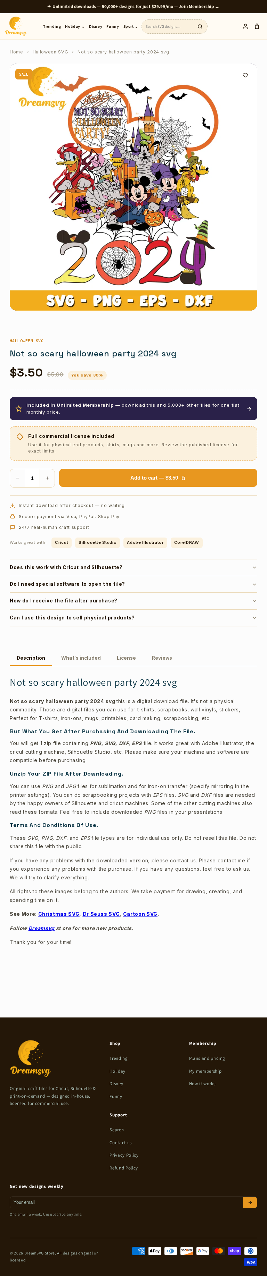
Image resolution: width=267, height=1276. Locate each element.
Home (16, 51)
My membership (205, 1071)
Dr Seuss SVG (101, 914)
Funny (112, 26)
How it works (202, 1084)
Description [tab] (31, 658)
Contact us (121, 1143)
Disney (95, 26)
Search (117, 1130)
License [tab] (126, 658)
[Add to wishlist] (245, 75)
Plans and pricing (207, 1058)
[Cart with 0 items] (256, 26)
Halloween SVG (50, 51)
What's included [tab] (81, 658)
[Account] (245, 26)
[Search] (200, 26)
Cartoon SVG (140, 914)
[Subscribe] (250, 1202)
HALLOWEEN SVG (26, 340)
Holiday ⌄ (75, 26)
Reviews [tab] (162, 658)
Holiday (118, 1071)
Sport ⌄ (131, 26)
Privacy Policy (124, 1155)
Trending (52, 26)
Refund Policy (124, 1168)
